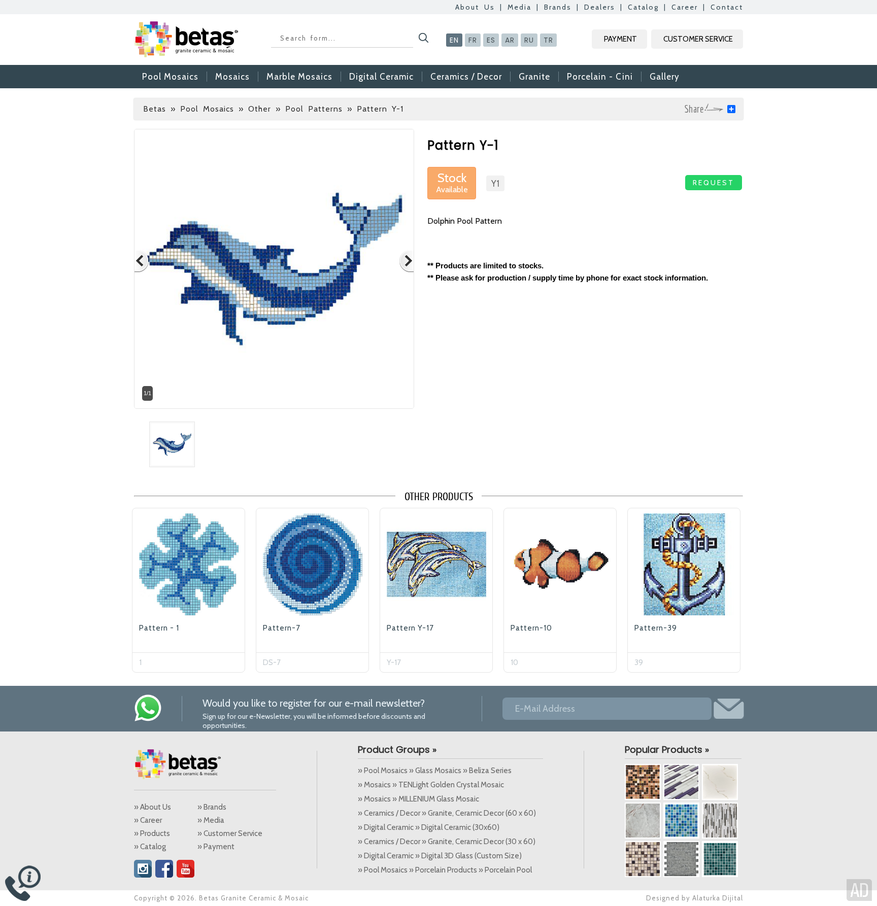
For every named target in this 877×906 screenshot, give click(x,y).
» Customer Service (229, 833)
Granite (534, 77)
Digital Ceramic (381, 77)
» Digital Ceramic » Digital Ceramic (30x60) (428, 827)
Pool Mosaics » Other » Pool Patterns (261, 109)
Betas (154, 109)
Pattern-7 (281, 628)
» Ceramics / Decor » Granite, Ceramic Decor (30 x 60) (446, 841)
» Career (148, 820)
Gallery (665, 77)
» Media (210, 820)
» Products (152, 833)
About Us (475, 7)
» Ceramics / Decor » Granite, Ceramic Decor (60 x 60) (447, 813)
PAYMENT (620, 39)
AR (510, 40)
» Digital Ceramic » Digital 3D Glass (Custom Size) (440, 855)
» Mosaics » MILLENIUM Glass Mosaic (418, 799)
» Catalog (150, 846)
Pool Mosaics (170, 77)
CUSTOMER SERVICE (698, 39)
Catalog (643, 7)
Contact (727, 7)
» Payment (215, 846)
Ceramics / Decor (466, 77)
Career (684, 7)
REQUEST (713, 182)
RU (529, 40)
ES (491, 40)
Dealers (599, 7)
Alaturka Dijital (717, 898)
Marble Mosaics (299, 77)
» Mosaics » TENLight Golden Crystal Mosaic (431, 784)
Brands (557, 7)
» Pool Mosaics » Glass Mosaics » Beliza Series (435, 770)
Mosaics (232, 77)
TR (548, 40)
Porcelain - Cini (600, 77)
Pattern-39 (655, 628)
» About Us (152, 807)
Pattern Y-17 (410, 628)
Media (519, 7)
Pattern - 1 (159, 628)
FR (472, 40)
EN (454, 40)
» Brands (211, 807)
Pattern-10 (531, 628)
